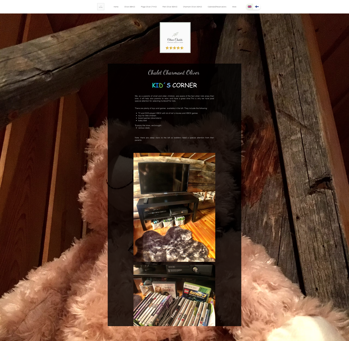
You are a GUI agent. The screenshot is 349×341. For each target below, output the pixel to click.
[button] (129, 6)
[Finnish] (256, 7)
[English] (249, 7)
